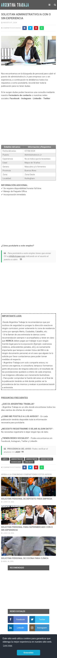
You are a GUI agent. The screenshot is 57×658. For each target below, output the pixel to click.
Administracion (17, 459)
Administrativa (31, 459)
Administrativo (46, 459)
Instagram (26, 98)
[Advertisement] (28, 122)
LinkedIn (37, 98)
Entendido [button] (28, 653)
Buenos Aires (16, 462)
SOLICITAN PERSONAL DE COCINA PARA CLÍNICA (24, 558)
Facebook (14, 98)
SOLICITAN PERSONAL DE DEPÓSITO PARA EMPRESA (26, 499)
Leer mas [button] (7, 645)
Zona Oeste (29, 462)
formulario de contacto (20, 95)
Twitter (46, 98)
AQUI (17, 452)
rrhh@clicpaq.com (17, 256)
